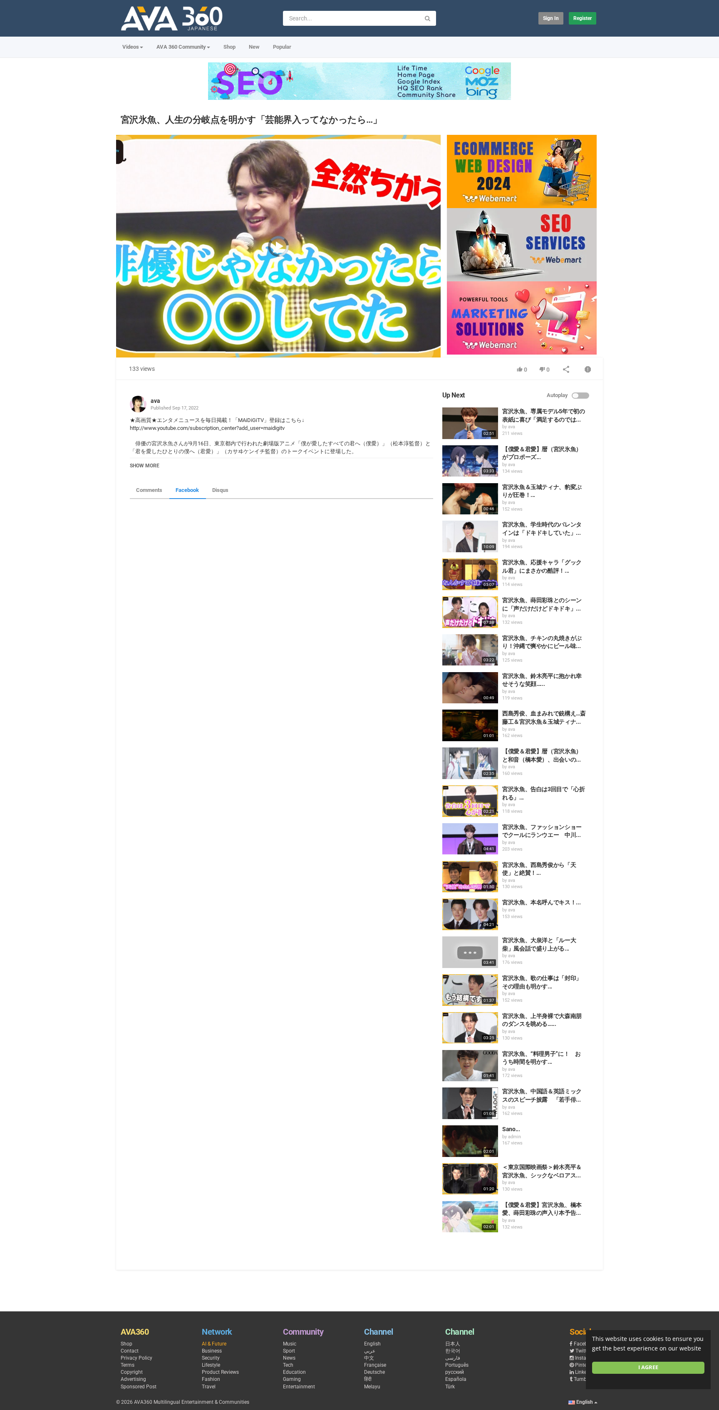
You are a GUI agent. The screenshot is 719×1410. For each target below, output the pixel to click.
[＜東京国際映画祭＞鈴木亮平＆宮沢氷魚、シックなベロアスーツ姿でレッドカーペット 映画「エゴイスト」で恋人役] (470, 1179)
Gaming (292, 1379)
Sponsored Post (138, 1387)
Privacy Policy (136, 1358)
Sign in (551, 18)
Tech (288, 1365)
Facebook (187, 490)
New (254, 47)
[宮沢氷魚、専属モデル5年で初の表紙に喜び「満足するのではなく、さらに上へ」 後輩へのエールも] (470, 423)
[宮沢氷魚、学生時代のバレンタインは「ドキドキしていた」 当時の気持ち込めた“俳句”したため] (470, 536)
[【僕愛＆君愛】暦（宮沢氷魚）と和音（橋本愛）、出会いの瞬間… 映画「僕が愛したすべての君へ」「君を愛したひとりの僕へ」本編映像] (470, 763)
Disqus (220, 490)
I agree (648, 1367)
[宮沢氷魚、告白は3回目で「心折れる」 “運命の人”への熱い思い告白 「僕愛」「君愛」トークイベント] (470, 801)
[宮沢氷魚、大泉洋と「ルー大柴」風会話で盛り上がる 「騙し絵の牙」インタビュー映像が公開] (470, 952)
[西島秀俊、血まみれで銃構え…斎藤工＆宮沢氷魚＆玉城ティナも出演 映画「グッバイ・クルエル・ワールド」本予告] (470, 725)
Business (212, 1351)
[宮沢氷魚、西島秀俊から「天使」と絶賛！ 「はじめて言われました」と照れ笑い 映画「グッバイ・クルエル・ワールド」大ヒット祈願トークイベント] (470, 877)
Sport (289, 1351)
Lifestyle (211, 1365)
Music (289, 1344)
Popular (282, 47)
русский (454, 1372)
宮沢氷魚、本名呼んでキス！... (541, 902)
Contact (130, 1351)
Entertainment (299, 1387)
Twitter (583, 1351)
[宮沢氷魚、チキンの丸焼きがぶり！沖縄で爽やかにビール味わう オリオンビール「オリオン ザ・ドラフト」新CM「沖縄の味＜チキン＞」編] (470, 650)
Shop (229, 47)
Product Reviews (220, 1372)
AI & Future (214, 1344)
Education (294, 1372)
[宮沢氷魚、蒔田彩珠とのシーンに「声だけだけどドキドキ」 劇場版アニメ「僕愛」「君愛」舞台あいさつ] (470, 612)
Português (457, 1365)
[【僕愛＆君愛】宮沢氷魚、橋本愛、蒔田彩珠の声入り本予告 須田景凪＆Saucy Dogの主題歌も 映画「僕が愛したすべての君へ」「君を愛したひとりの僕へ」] (470, 1217)
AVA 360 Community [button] (181, 47)
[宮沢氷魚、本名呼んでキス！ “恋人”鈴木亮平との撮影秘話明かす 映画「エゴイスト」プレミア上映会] (470, 914)
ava (155, 400)
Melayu (372, 1387)
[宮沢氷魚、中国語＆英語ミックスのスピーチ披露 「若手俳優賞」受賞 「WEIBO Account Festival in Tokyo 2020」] (470, 1103)
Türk (450, 1387)
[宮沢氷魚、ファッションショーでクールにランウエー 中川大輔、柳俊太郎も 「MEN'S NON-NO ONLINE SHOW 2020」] (470, 839)
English (372, 1344)
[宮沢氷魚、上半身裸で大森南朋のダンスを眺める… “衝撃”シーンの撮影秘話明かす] (470, 1028)
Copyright (132, 1372)
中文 (369, 1358)
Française (375, 1365)
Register (582, 18)
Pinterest (585, 1365)
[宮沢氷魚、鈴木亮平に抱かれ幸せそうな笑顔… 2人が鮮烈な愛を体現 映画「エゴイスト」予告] (470, 688)
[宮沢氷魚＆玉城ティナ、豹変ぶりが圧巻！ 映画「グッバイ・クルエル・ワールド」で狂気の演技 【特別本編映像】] (470, 499)
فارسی (452, 1358)
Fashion (211, 1379)
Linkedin (584, 1372)
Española (455, 1379)
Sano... (511, 1129)
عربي (369, 1351)
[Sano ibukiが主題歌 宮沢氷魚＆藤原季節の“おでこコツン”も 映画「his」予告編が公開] (470, 1141)
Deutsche (374, 1372)
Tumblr (582, 1379)
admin (514, 1136)
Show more (144, 466)
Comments (149, 490)
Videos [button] (130, 47)
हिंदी (368, 1379)
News (289, 1358)
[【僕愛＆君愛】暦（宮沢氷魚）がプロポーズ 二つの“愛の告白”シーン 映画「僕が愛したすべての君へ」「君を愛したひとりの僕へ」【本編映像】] (470, 461)
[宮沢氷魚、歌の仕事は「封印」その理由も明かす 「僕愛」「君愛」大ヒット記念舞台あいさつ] (470, 990)
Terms (127, 1365)
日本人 (452, 1344)
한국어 (452, 1351)
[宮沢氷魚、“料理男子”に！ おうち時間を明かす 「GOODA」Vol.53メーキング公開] (470, 1066)
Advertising (133, 1379)
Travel (209, 1387)
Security (211, 1358)
